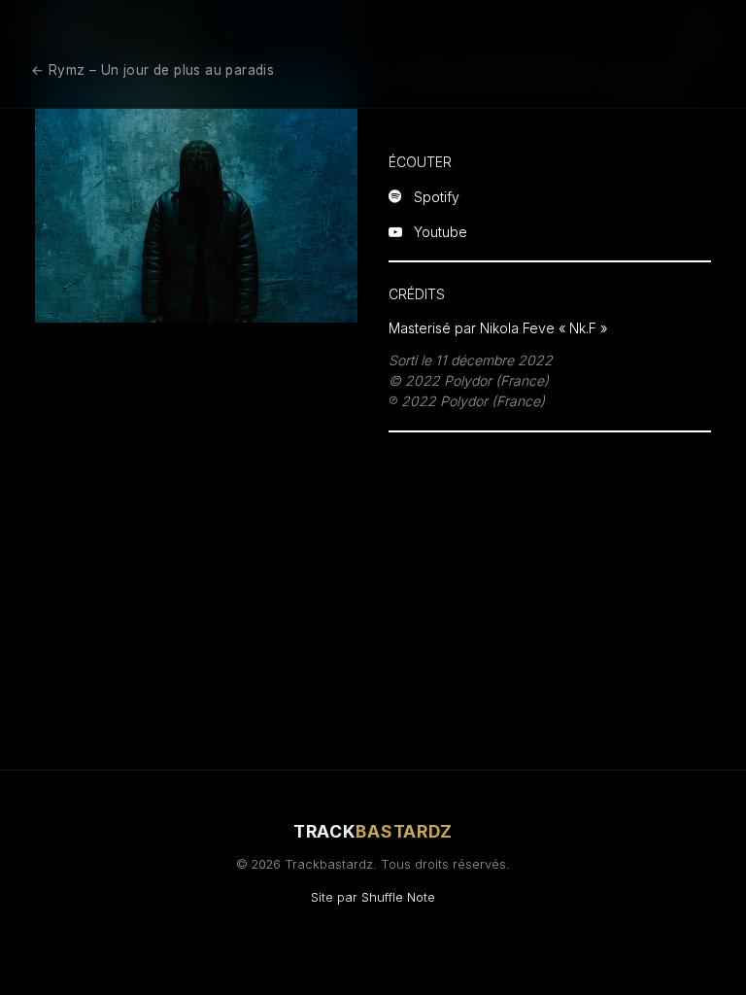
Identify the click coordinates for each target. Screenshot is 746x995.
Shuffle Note (398, 897)
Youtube (440, 231)
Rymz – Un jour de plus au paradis (152, 70)
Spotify (436, 196)
